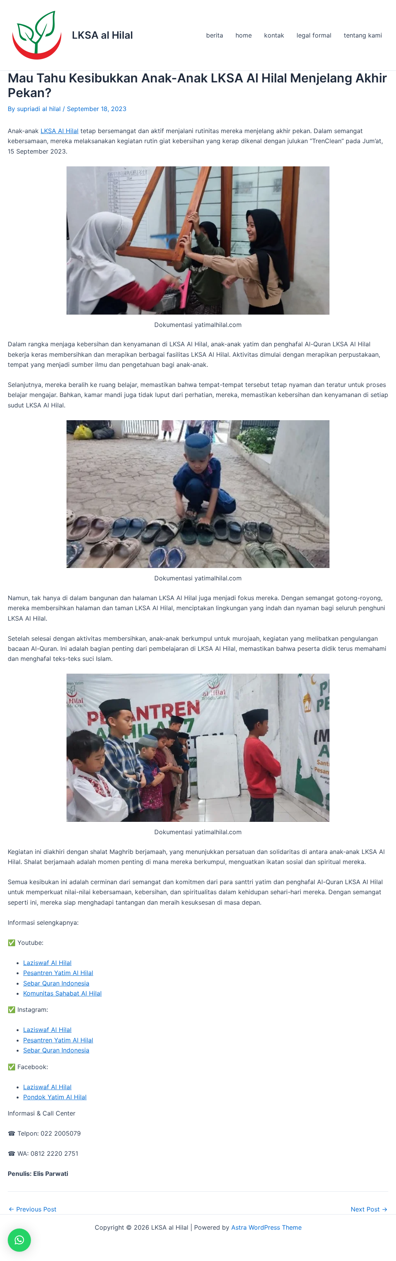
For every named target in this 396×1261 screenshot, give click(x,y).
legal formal (314, 35)
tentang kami (363, 35)
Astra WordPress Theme (266, 1227)
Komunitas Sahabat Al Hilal (62, 993)
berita (214, 35)
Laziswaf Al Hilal (47, 963)
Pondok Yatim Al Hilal (55, 1097)
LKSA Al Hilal (60, 131)
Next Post (369, 1209)
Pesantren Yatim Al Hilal (58, 973)
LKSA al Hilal (102, 35)
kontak (274, 35)
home (244, 35)
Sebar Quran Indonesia (56, 983)
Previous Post (32, 1209)
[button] (19, 1240)
